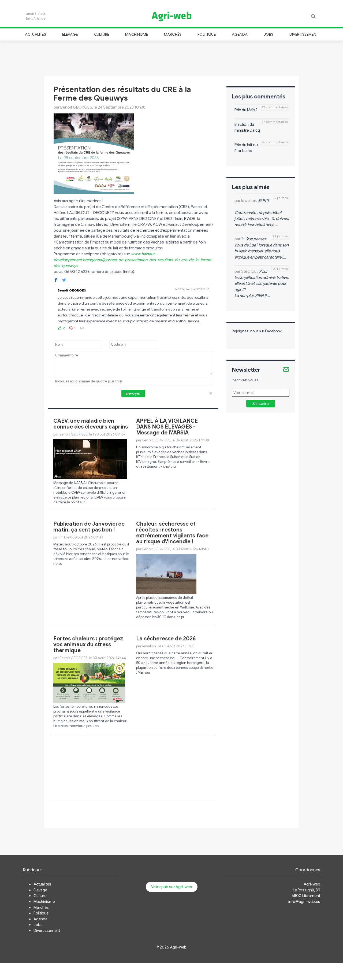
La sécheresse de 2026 (166, 638)
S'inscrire (260, 403)
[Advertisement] (171, 57)
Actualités (35, 34)
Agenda (240, 34)
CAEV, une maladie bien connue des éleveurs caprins (90, 424)
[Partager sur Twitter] (64, 280)
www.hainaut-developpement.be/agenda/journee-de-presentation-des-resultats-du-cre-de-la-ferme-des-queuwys (133, 260)
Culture (101, 34)
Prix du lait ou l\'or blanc (246, 147)
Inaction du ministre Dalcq (247, 127)
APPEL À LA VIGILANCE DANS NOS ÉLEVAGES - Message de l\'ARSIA (167, 427)
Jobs (268, 34)
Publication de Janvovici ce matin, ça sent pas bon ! (89, 527)
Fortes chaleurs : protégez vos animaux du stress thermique (88, 644)
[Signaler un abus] (82, 328)
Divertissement (303, 34)
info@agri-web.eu (304, 901)
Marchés (172, 34)
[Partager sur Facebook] (56, 280)
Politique (206, 34)
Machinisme (136, 34)
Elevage (70, 34)
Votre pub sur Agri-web (171, 886)
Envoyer (133, 393)
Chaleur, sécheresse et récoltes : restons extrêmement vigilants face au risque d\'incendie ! (172, 533)
